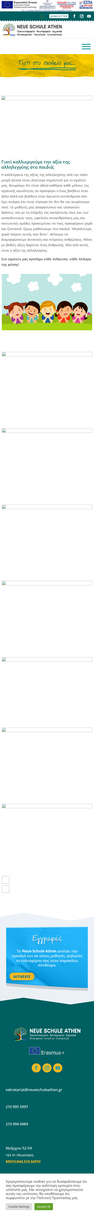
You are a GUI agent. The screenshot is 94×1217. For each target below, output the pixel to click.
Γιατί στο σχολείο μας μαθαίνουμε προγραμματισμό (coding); (44, 792)
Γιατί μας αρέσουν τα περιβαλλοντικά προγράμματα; (46, 866)
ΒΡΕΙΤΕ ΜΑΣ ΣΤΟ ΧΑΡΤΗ (23, 1161)
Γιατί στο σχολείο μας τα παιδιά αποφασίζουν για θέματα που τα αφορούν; (37, 646)
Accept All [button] (43, 1206)
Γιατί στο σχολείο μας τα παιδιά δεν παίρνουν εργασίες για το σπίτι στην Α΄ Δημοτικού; (45, 341)
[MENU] (86, 46)
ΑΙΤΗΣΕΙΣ (22, 976)
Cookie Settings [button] (18, 1206)
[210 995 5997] (8, 46)
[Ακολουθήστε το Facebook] (74, 16)
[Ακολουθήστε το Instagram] (81, 16)
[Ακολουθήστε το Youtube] (89, 16)
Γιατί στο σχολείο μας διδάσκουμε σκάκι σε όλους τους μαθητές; (41, 417)
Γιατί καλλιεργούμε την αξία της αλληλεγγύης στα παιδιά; (43, 719)
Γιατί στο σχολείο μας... (47, 63)
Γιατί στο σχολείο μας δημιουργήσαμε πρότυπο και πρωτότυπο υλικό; (43, 569)
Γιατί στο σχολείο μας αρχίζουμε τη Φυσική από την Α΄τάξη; (44, 493)
